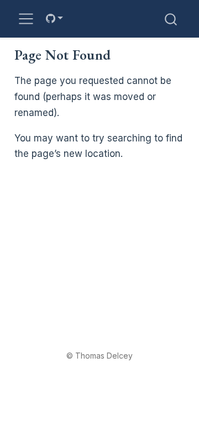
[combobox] (171, 18)
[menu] (26, 18)
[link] (54, 18)
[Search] (170, 18)
